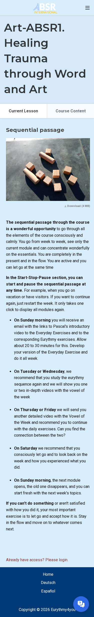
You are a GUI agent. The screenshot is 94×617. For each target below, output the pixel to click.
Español (48, 591)
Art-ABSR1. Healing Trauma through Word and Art (45, 58)
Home (48, 574)
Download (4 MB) (78, 206)
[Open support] (81, 604)
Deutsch (48, 582)
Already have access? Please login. (37, 559)
